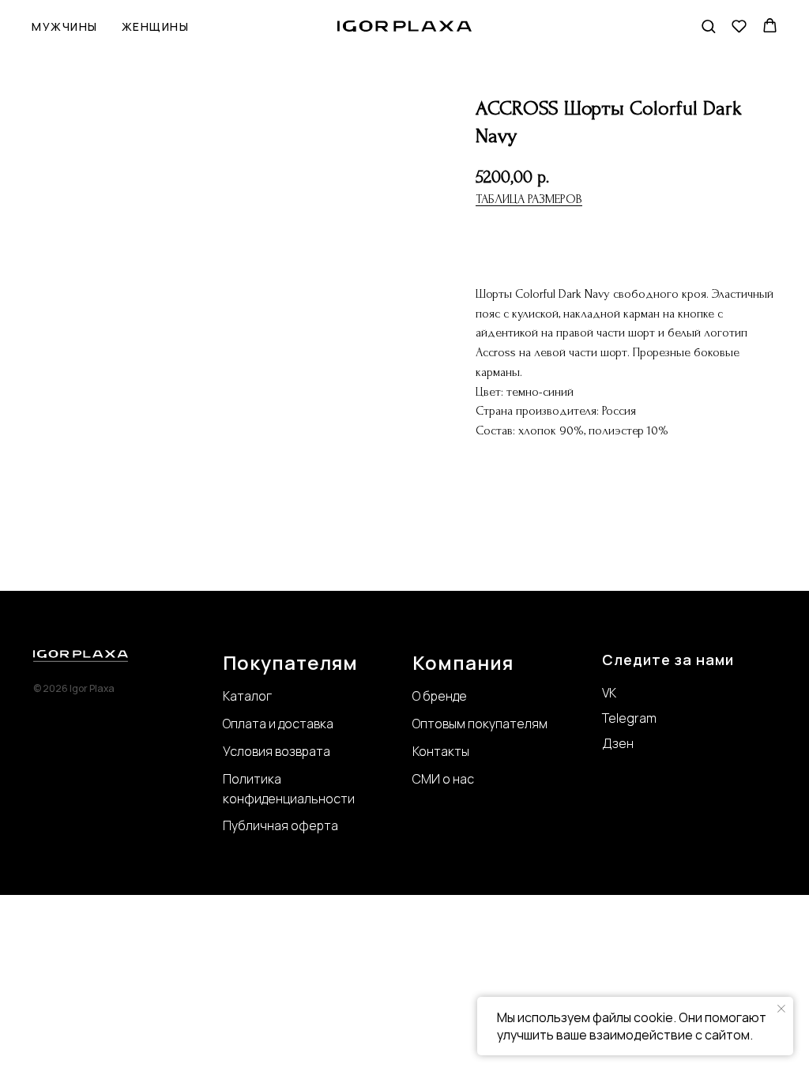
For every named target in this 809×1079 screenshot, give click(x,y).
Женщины (156, 26)
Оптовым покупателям (479, 723)
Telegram (629, 718)
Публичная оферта (280, 825)
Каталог (247, 696)
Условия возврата (276, 751)
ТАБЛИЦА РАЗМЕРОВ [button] (529, 199)
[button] (708, 25)
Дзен (618, 743)
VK (609, 692)
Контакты (440, 751)
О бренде (439, 696)
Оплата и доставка (278, 723)
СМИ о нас (443, 779)
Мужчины (65, 26)
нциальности (315, 798)
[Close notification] (781, 1009)
